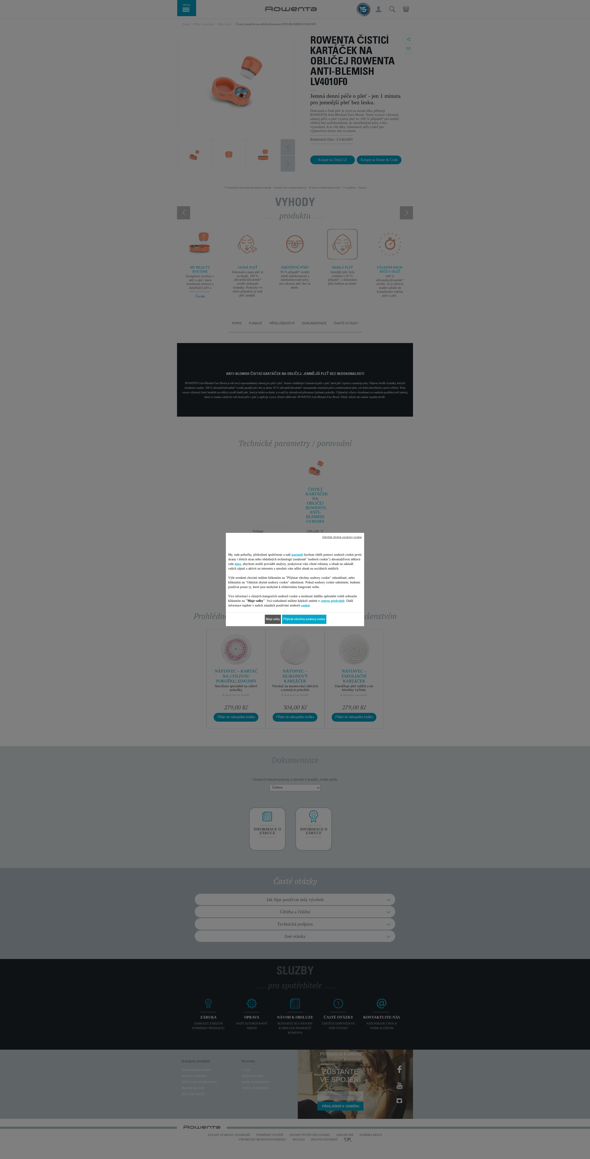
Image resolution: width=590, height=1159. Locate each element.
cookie (305, 605)
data (238, 564)
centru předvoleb (333, 601)
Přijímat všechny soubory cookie (304, 619)
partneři (297, 554)
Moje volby (273, 619)
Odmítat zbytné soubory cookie (342, 537)
